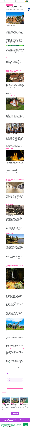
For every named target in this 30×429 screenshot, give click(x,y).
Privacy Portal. (10, 426)
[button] (25, 427)
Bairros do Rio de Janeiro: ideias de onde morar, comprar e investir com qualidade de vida (6, 405)
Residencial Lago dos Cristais (13, 362)
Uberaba (4, 393)
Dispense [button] (26, 425)
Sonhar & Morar (4, 0)
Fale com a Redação (23, 422)
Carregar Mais (15, 413)
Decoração (14, 422)
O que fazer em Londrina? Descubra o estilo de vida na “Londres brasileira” (14, 405)
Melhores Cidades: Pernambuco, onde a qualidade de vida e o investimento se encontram (24, 405)
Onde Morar (3, 403)
